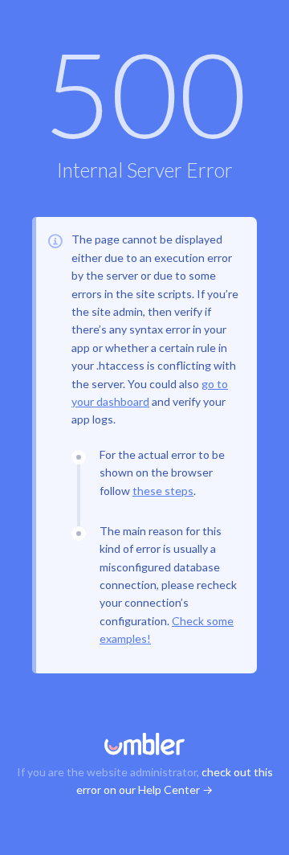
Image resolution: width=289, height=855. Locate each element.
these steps (162, 490)
